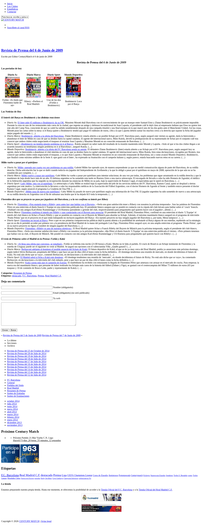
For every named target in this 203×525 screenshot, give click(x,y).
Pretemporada (124, 475)
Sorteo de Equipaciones (18, 396)
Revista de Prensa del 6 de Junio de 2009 (32, 50)
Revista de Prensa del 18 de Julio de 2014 (26, 359)
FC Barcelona (13, 380)
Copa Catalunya (57, 478)
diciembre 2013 (14, 422)
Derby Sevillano (46, 478)
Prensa (41, 275)
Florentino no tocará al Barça (34, 220)
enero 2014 (12, 420)
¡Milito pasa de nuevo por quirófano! (42, 191)
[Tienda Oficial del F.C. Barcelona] (101, 511)
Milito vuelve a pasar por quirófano (37, 175)
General (11, 382)
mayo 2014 (12, 409)
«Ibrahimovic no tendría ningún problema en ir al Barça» (47, 144)
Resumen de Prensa (22, 273)
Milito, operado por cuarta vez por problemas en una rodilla (45, 167)
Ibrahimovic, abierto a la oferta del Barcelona (42, 136)
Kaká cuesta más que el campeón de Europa (46, 262)
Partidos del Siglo (15, 385)
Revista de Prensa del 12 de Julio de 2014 (26, 375)
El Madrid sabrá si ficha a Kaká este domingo (41, 257)
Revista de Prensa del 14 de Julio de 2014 (26, 369)
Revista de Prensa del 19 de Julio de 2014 (26, 356)
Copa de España (100, 475)
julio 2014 (12, 403)
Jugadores (169, 475)
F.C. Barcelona (29, 275)
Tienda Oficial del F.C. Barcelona (116, 489)
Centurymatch (137, 475)
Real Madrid (13, 388)
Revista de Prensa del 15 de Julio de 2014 (26, 367)
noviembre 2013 (14, 425)
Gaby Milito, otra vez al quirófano (36, 183)
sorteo (190, 475)
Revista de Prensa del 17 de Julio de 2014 (26, 361)
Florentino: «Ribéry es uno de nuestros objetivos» (48, 228)
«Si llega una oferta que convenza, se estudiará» (40, 244)
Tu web (56, 298)
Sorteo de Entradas (16, 393)
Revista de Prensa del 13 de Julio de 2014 (26, 372)
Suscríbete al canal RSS (18, 27)
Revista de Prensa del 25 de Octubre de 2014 (28, 351)
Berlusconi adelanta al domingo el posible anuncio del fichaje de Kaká (54, 249)
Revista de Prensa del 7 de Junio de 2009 (61, 335)
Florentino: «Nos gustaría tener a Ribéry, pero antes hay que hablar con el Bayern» (56, 204)
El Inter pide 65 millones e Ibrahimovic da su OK (41, 122)
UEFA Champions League (79, 475)
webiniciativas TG (85, 478)
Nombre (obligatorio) (63, 287)
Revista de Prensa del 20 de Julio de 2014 (26, 353)
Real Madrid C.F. (53, 275)
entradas (37, 478)
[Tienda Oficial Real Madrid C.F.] (101, 500)
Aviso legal (46, 521)
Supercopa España (158, 475)
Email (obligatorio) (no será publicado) (71, 293)
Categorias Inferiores (71, 478)
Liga (64, 475)
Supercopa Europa (27, 478)
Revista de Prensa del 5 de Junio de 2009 (22, 335)
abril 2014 (12, 412)
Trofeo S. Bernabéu (180, 475)
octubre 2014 (13, 401)
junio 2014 (12, 406)
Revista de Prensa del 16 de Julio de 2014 (26, 364)
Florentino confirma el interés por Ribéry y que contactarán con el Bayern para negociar (62, 212)
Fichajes (146, 475)
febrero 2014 (13, 417)
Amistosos (113, 475)
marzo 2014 (12, 414)
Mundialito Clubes (14, 478)
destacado (16, 275)
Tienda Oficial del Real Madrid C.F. (155, 489)
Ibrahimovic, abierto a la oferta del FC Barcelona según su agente (55, 149)
